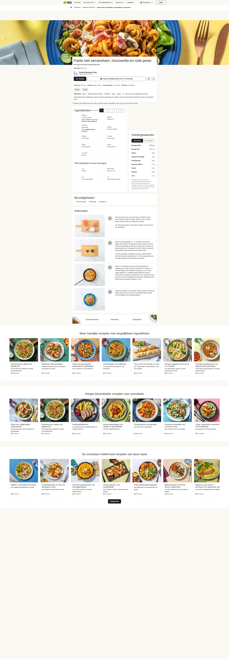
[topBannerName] (114, 15)
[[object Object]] (148, 79)
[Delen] (153, 79)
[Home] (71, 7)
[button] (146, 2)
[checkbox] (74, 68)
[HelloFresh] (67, 2)
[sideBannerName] (143, 117)
